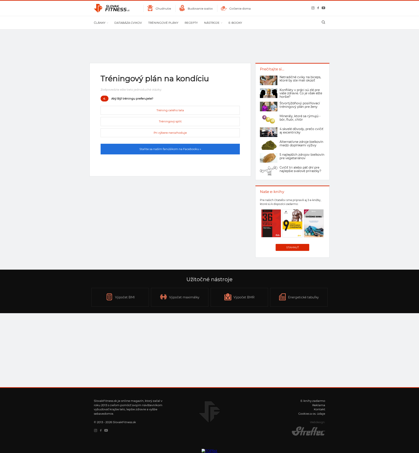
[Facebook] (317, 8)
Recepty (191, 22)
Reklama (318, 405)
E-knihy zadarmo (313, 400)
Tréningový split (170, 121)
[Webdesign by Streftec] (304, 435)
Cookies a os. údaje (311, 413)
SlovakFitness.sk (112, 8)
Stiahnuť (292, 247)
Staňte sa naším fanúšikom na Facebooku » (170, 149)
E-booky (235, 22)
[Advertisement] (209, 350)
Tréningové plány (163, 22)
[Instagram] (312, 8)
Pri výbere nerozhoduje (170, 132)
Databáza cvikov (128, 22)
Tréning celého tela (170, 110)
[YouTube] (322, 8)
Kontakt (319, 409)
